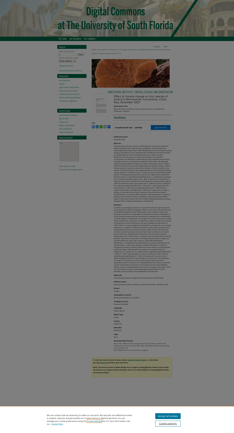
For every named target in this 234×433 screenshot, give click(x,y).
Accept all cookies (168, 416)
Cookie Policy (57, 424)
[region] (117, 419)
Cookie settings (94, 421)
